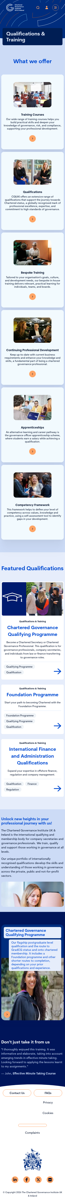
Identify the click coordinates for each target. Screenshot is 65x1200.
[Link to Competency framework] (32, 528)
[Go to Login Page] (47, 7)
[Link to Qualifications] (32, 219)
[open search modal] (38, 7)
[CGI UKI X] (38, 1179)
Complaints (32, 1132)
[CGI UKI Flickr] (50, 1179)
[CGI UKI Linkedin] (15, 1179)
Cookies (48, 1113)
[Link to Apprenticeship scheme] (32, 451)
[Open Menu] (55, 7)
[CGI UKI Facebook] (26, 1179)
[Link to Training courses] (32, 138)
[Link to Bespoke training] (32, 296)
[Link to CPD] (32, 374)
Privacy (48, 1102)
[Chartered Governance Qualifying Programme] (57, 671)
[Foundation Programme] (57, 726)
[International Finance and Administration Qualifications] (57, 788)
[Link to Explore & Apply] (7, 1014)
